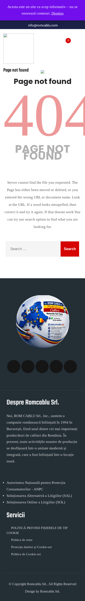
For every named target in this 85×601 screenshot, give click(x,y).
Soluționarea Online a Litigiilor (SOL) (36, 502)
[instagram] (42, 366)
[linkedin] (70, 366)
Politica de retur (21, 540)
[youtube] (56, 366)
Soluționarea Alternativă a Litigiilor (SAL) (39, 496)
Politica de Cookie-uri (26, 554)
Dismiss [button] (57, 13)
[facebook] (13, 366)
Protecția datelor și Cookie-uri (31, 547)
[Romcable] (18, 48)
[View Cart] (65, 38)
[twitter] (27, 366)
